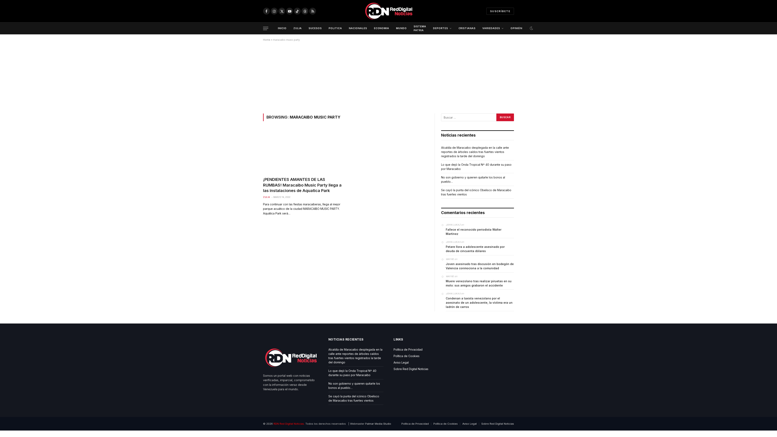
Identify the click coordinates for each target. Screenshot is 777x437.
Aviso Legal (401, 362)
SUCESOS (315, 28)
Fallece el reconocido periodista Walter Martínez (473, 231)
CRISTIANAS (467, 28)
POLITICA (335, 28)
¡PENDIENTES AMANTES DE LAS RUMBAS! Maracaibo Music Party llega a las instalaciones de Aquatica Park (302, 185)
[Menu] (265, 28)
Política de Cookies (406, 356)
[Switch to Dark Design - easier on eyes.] (531, 28)
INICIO (282, 28)
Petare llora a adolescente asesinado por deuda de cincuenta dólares (475, 249)
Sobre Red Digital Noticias (411, 369)
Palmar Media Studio (378, 423)
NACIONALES (358, 28)
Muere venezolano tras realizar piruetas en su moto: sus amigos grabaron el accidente (479, 283)
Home (266, 39)
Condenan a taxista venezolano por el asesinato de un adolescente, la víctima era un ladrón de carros (479, 303)
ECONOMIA (381, 28)
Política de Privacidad (408, 349)
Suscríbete (500, 11)
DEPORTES (440, 28)
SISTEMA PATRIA (420, 28)
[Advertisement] (388, 76)
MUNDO (401, 28)
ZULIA (297, 28)
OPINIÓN (516, 28)
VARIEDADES (491, 28)
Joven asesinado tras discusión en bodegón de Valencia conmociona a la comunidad (480, 266)
